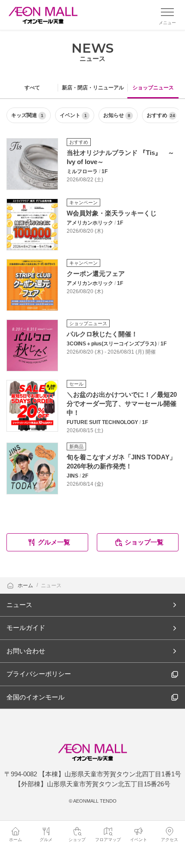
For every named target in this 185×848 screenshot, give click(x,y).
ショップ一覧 (144, 542)
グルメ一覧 (54, 542)
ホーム (26, 585)
